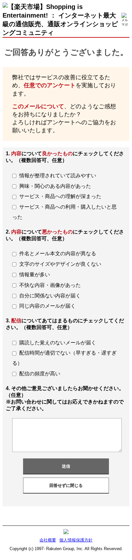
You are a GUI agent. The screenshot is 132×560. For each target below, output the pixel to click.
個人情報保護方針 (76, 540)
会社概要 (47, 540)
